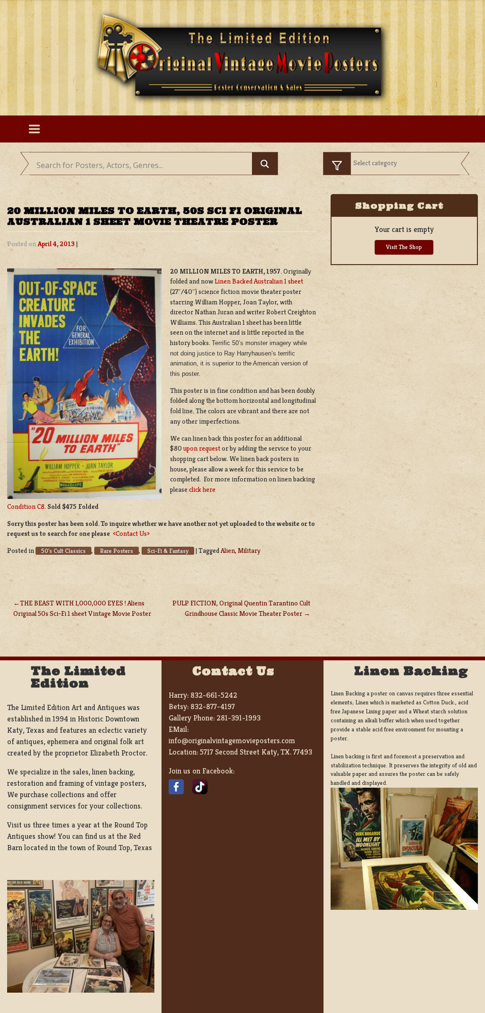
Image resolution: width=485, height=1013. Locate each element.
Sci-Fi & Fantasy (168, 551)
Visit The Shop (404, 247)
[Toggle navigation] (34, 129)
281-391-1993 (238, 718)
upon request (201, 448)
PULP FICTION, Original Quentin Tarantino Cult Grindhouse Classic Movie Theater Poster (241, 608)
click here (202, 489)
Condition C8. (26, 506)
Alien (228, 550)
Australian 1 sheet (278, 281)
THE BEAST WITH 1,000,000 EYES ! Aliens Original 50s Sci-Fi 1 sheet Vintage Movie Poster (82, 608)
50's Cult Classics (63, 551)
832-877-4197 (212, 706)
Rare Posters (116, 551)
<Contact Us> (131, 533)
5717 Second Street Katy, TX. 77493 (256, 752)
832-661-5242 (213, 695)
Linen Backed (234, 281)
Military (249, 550)
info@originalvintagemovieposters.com (232, 741)
